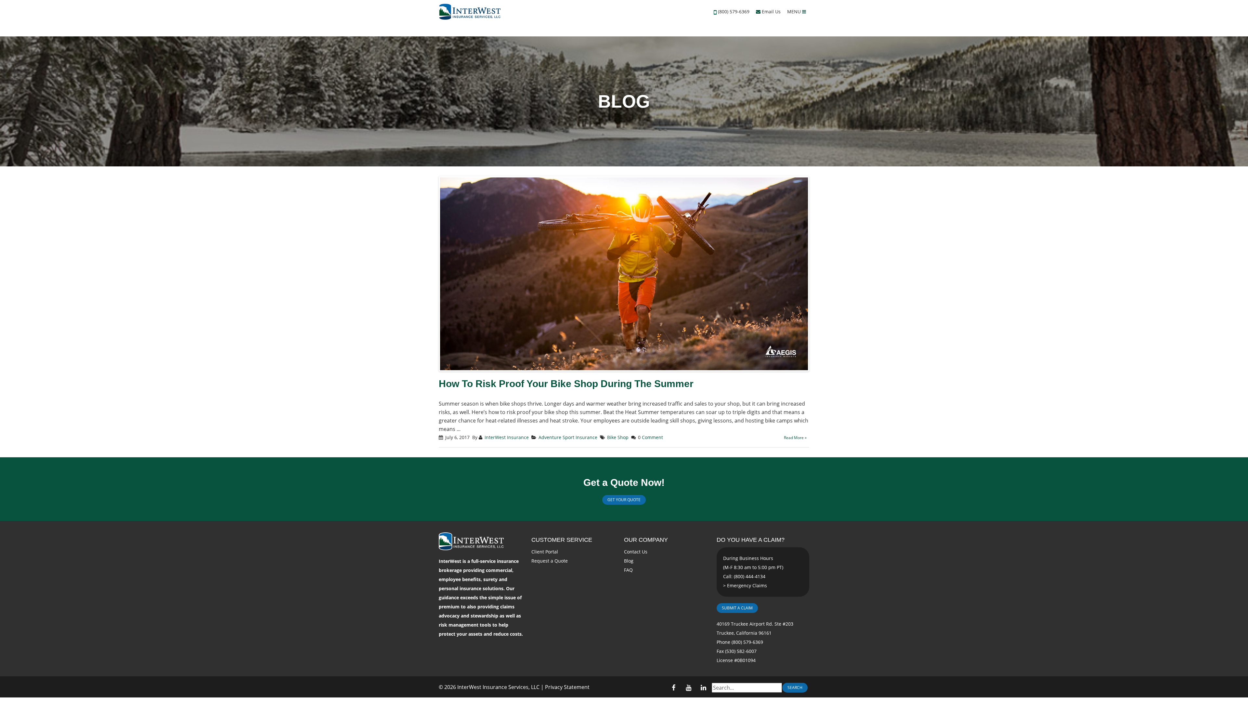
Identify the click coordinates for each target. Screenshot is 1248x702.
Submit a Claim (737, 608)
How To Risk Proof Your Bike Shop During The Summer (566, 383)
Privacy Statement (567, 687)
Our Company (646, 540)
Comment (652, 437)
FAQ (628, 570)
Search (794, 687)
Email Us (770, 11)
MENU (794, 11)
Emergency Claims (747, 585)
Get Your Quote (624, 499)
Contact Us (635, 552)
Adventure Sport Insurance (568, 437)
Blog (628, 561)
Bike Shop (618, 437)
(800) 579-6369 (733, 11)
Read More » (795, 437)
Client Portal (544, 552)
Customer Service (561, 540)
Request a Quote (549, 561)
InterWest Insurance (507, 437)
